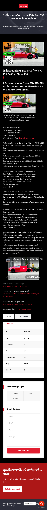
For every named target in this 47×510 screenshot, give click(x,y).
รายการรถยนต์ (12, 26)
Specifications (23, 316)
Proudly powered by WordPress (14, 504)
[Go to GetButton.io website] (41, 507)
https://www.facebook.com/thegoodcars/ (17, 304)
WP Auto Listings (9, 506)
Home (5, 26)
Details (8, 316)
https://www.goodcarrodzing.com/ (15, 286)
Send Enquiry (23, 450)
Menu (25, 6)
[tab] (8, 316)
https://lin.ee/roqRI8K (26, 138)
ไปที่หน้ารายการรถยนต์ (12, 489)
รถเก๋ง (26, 364)
